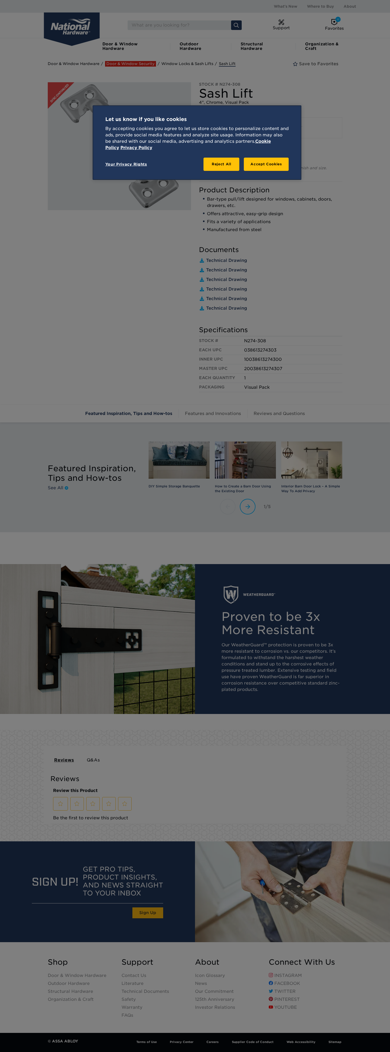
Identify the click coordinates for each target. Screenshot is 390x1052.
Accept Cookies (266, 164)
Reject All (221, 164)
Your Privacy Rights (126, 164)
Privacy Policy (136, 147)
